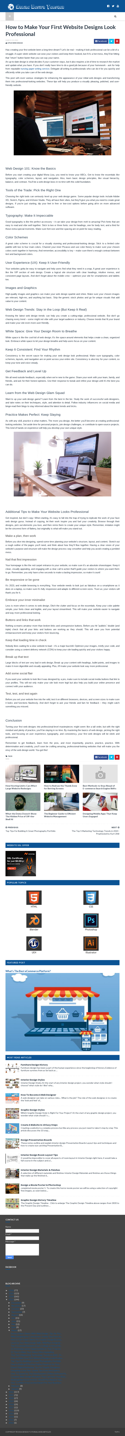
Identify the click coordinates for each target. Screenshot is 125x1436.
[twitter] (113, 6)
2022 (11, 1392)
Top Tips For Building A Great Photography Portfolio (36, 1361)
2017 (11, 1407)
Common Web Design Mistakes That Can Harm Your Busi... (38, 1376)
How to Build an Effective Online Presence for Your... (36, 1364)
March (14, 1330)
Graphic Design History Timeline (38, 1199)
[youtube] (118, 6)
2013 (11, 1419)
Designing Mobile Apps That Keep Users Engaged (100, 815)
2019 (11, 1401)
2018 (11, 1404)
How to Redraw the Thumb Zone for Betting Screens (60, 787)
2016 (11, 1410)
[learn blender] (34, 930)
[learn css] (91, 907)
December (16, 1302)
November (16, 1305)
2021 (11, 1395)
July (13, 1318)
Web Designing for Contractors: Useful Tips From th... (36, 1336)
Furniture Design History (34, 1064)
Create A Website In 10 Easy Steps (39, 1124)
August (15, 1315)
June (13, 1321)
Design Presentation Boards (36, 1139)
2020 (11, 1398)
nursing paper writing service (35, 69)
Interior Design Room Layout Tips (39, 1154)
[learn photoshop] (91, 930)
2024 (11, 1296)
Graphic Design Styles (33, 1109)
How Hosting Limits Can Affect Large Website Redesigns (21, 787)
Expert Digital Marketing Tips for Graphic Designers (35, 1367)
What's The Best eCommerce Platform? (28, 971)
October (15, 1308)
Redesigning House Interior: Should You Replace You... (36, 1379)
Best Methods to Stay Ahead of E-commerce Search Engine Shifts (99, 787)
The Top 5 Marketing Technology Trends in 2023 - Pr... (36, 1355)
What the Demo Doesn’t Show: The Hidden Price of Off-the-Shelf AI (21, 816)
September (17, 1312)
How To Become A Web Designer (38, 1094)
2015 (11, 1413)
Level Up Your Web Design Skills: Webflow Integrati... (36, 1342)
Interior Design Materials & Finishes (40, 1169)
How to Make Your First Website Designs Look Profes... (37, 1358)
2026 (11, 1290)
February (15, 1386)
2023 (11, 1299)
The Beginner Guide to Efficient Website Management (60, 815)
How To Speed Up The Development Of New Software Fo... (39, 1373)
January (15, 1389)
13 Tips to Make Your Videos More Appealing (32, 1352)
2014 (11, 1416)
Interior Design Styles (33, 1079)
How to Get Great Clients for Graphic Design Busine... (36, 1339)
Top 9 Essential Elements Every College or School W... (36, 1345)
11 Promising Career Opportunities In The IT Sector (36, 1348)
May (13, 1324)
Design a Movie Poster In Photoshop (41, 1184)
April (13, 1327)
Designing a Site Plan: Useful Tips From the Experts (35, 1370)
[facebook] (108, 6)
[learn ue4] (34, 953)
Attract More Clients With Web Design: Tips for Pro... (36, 1333)
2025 (11, 1293)
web (7, 759)
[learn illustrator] (91, 953)
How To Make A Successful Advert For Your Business (36, 1382)
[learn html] (34, 907)
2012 (11, 1422)
